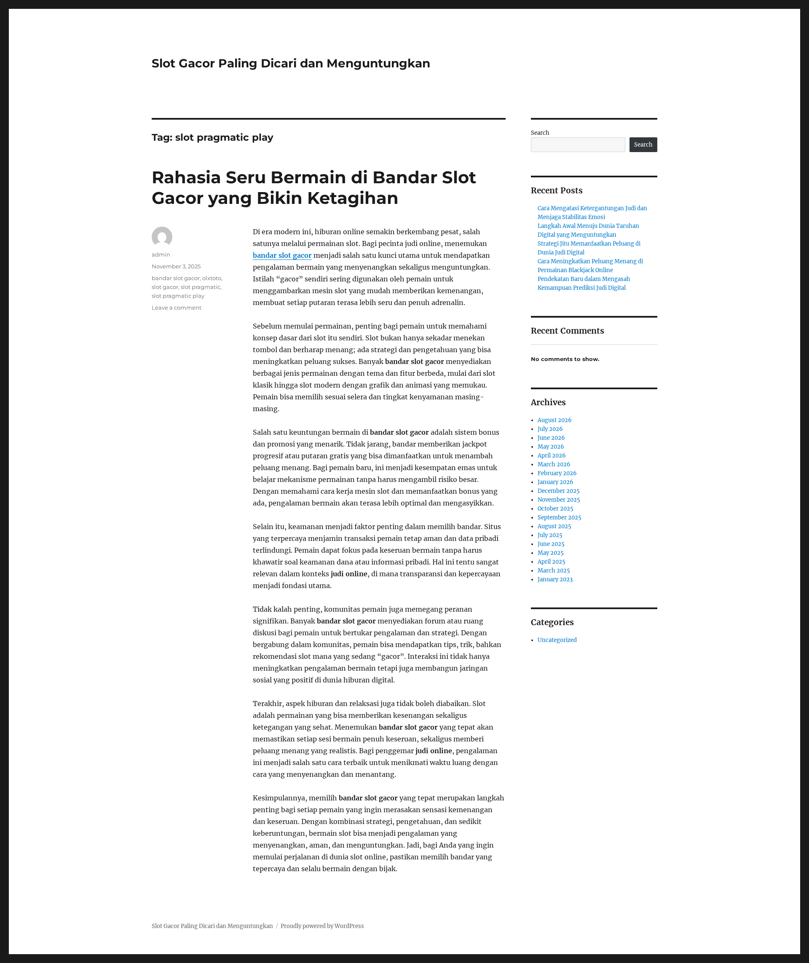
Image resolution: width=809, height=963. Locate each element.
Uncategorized (557, 640)
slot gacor (165, 287)
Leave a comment (176, 307)
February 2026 (557, 473)
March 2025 (554, 570)
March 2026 (554, 464)
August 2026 (555, 420)
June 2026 (551, 437)
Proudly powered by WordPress (322, 926)
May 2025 (551, 552)
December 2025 (559, 491)
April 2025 (551, 561)
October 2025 (555, 508)
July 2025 (550, 535)
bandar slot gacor (282, 255)
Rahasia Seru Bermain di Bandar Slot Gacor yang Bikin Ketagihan (314, 187)
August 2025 (554, 526)
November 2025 (559, 499)
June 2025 (551, 544)
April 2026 (552, 455)
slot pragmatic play (178, 295)
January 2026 (555, 482)
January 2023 (555, 579)
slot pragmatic (200, 287)
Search (540, 132)
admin (161, 254)
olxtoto (211, 278)
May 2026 (551, 446)
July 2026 (550, 429)
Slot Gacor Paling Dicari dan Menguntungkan (291, 63)
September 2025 (559, 517)
